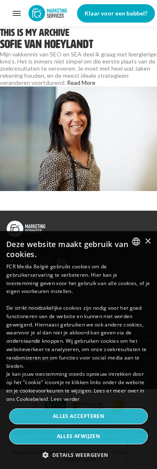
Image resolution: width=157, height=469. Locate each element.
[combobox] (136, 241)
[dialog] (78, 350)
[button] (78, 454)
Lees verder (65, 399)
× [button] (147, 241)
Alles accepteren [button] (78, 416)
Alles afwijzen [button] (78, 436)
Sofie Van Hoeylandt (46, 44)
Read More (81, 82)
